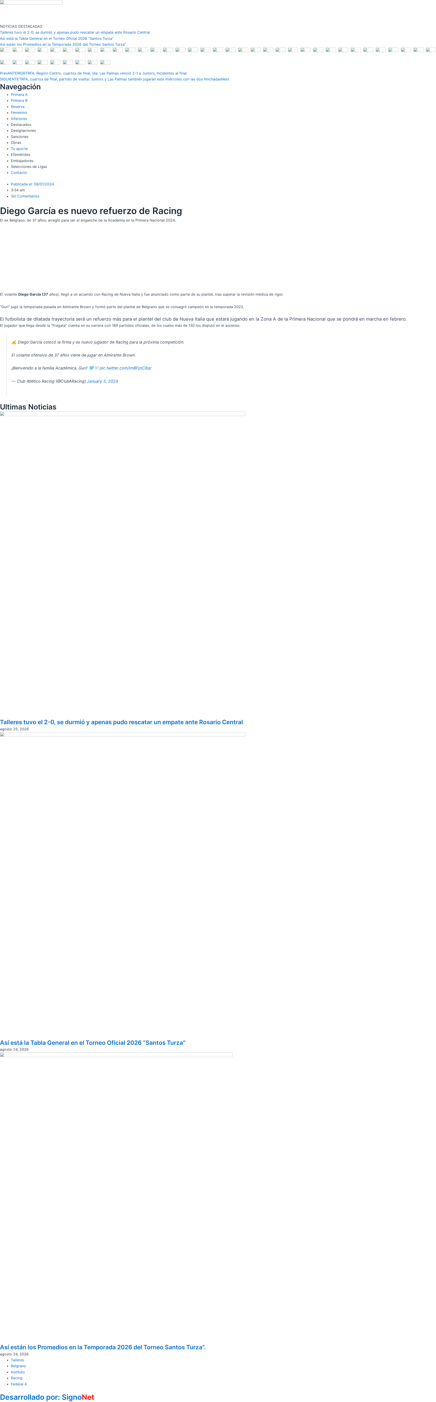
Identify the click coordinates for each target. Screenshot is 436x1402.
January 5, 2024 (102, 381)
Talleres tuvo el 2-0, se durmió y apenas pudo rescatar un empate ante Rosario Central (75, 32)
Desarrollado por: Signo (47, 1397)
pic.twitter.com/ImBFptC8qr (126, 368)
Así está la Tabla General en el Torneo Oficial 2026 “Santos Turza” (57, 38)
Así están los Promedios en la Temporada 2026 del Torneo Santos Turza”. (63, 44)
